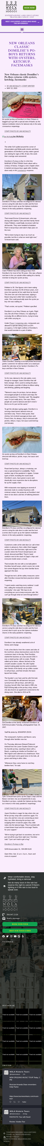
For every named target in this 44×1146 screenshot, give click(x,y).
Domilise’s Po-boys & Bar (14, 161)
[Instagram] (11, 936)
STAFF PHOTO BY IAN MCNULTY (18, 131)
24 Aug (25, 1114)
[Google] (19, 936)
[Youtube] (15, 936)
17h (24, 1074)
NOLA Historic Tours (19, 1072)
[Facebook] (3, 936)
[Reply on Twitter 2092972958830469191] (11, 1102)
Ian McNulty (18, 136)
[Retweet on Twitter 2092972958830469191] (15, 1102)
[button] (22, 29)
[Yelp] (23, 936)
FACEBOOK (7, 942)
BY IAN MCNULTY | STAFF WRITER (21, 86)
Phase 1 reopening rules (18, 323)
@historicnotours (15, 1074)
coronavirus (21, 170)
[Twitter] (7, 936)
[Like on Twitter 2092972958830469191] (19, 1102)
